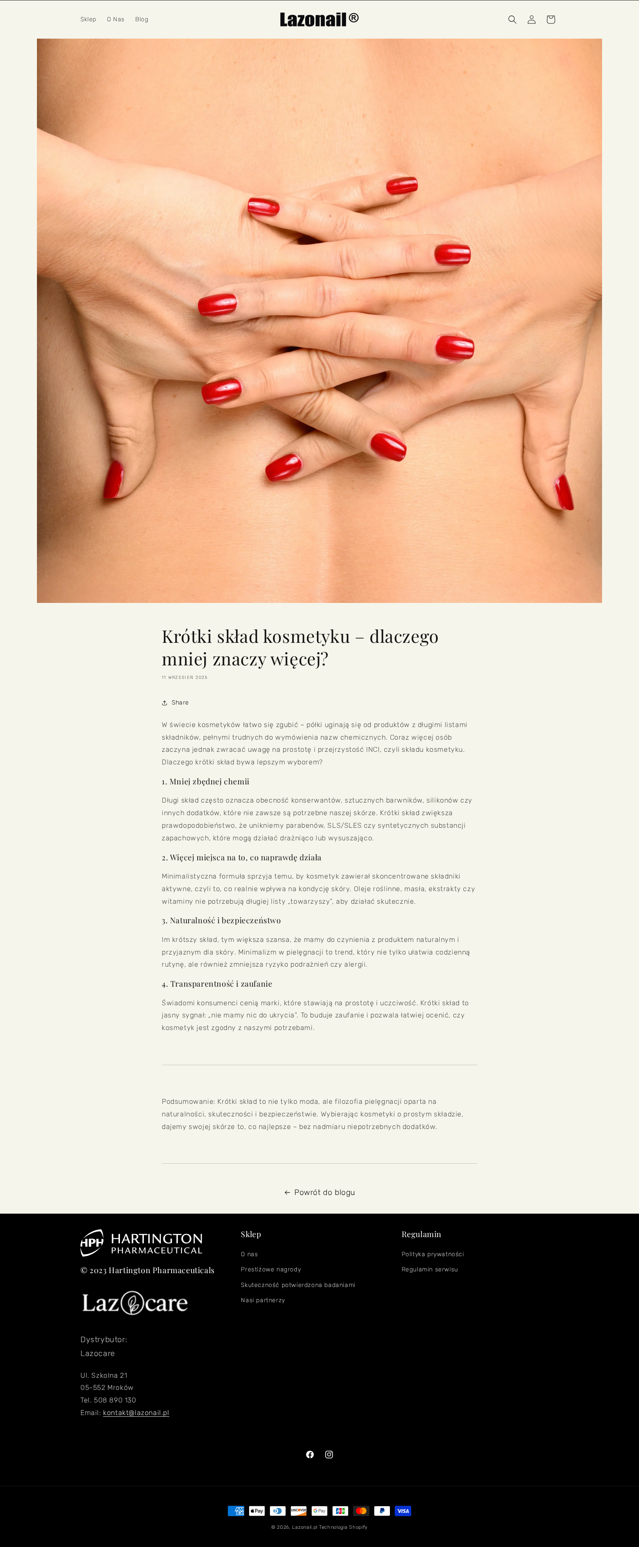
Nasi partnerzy (263, 1300)
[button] (512, 19)
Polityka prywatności (433, 1254)
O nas (249, 1254)
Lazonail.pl (304, 1527)
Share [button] (180, 702)
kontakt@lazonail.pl (136, 1413)
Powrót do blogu (325, 1192)
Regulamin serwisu (430, 1269)
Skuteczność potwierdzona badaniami (298, 1285)
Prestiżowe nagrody (271, 1269)
